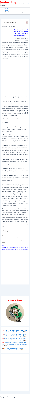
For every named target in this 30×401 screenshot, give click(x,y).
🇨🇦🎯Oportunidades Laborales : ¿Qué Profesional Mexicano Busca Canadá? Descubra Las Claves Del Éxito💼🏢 (14, 344)
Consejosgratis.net (8, 2)
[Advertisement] (15, 78)
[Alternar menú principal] (28, 3)
